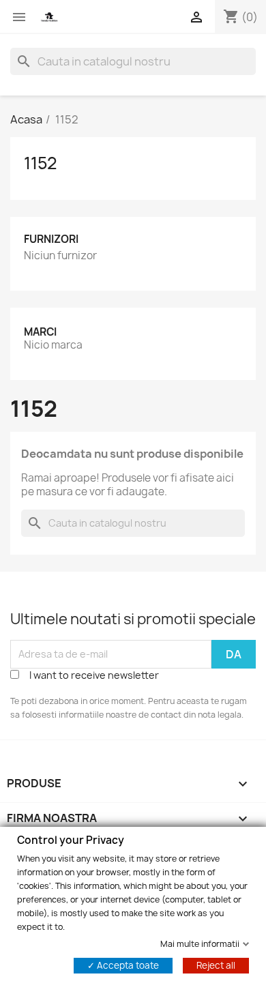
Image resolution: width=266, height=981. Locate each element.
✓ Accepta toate (123, 964)
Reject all (215, 964)
